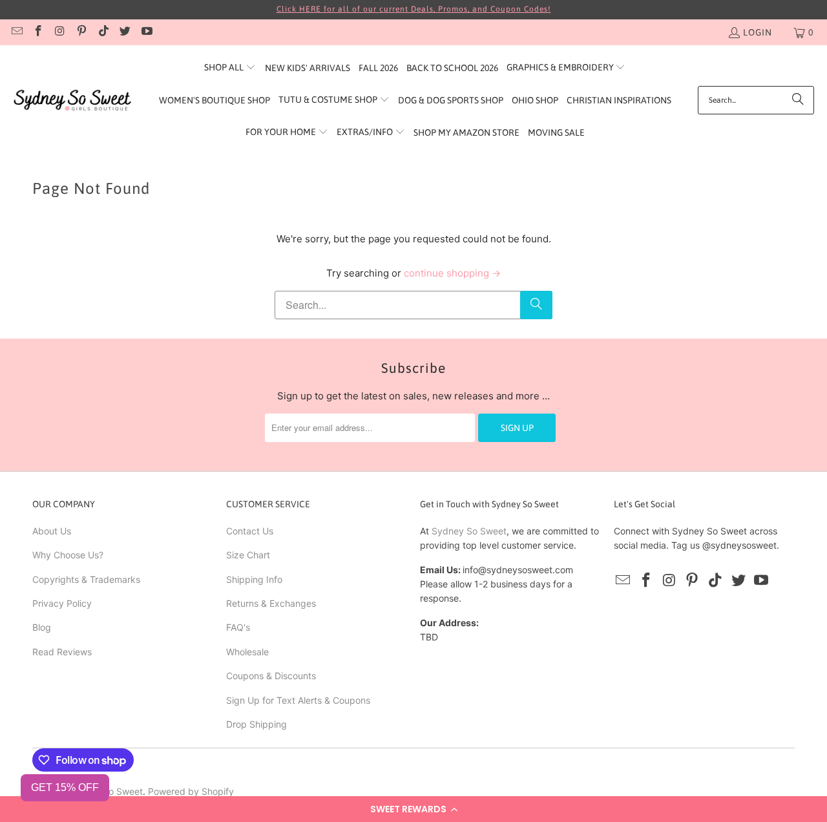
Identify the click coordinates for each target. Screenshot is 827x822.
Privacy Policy (62, 603)
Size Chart (248, 554)
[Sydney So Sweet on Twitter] (124, 32)
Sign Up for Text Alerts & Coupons (298, 700)
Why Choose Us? (67, 554)
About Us (51, 530)
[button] (413, 809)
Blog (41, 627)
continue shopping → (452, 273)
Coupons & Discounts (271, 675)
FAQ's (238, 627)
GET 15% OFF (65, 787)
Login (757, 32)
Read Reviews (62, 651)
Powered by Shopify (191, 791)
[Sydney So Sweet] (72, 100)
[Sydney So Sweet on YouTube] (146, 32)
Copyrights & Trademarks (86, 579)
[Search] (798, 100)
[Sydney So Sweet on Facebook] (38, 32)
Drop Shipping (256, 724)
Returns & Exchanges (271, 603)
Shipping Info (254, 579)
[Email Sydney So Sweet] (16, 32)
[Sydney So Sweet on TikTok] (102, 32)
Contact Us (249, 530)
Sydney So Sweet (469, 530)
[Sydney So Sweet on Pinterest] (81, 32)
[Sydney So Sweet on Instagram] (59, 32)
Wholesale (247, 651)
